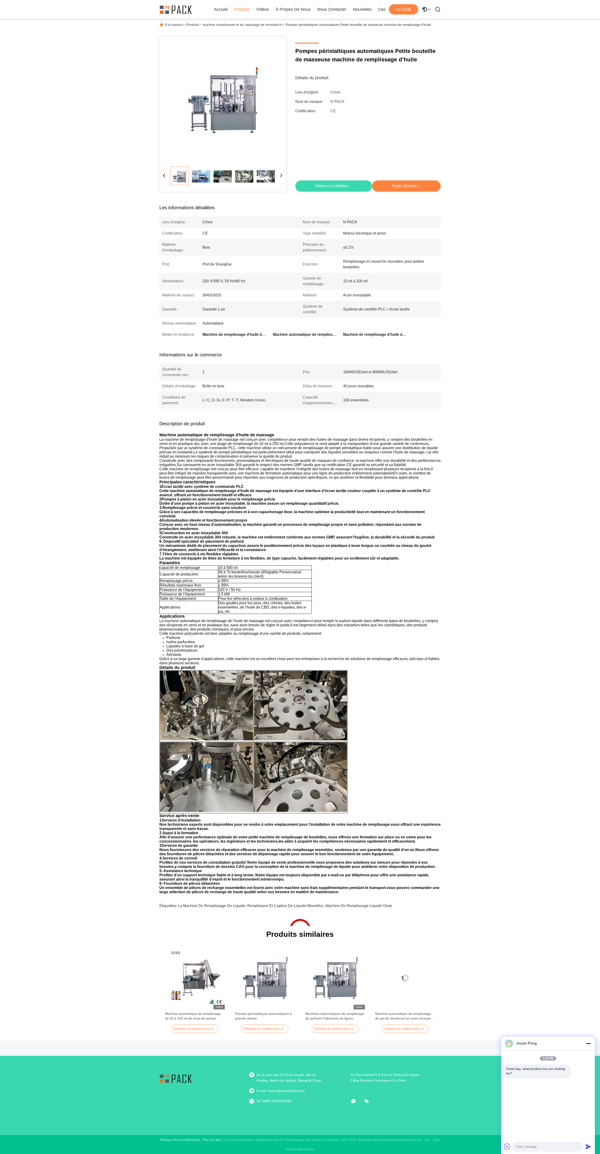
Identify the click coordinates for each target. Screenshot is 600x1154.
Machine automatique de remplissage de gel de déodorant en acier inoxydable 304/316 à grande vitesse (405, 1016)
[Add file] (507, 1146)
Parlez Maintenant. (407, 186)
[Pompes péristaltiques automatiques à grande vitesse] (265, 978)
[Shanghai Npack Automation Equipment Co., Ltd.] (175, 9)
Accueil (221, 9)
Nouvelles (362, 9)
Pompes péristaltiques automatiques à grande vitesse (263, 1016)
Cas (382, 9)
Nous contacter (331, 9)
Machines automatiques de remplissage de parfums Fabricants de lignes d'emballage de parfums (334, 1016)
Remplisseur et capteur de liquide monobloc (285, 906)
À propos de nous (293, 9)
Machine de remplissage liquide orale (359, 906)
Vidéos (262, 9)
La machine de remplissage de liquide (211, 906)
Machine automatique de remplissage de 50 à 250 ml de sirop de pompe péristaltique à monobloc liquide (193, 1016)
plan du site (212, 1140)
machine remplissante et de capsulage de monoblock (241, 24)
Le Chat (403, 9)
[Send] (588, 1146)
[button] (171, 986)
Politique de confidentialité (180, 1140)
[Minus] (588, 1043)
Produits (242, 9)
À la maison (173, 24)
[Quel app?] (357, 1101)
